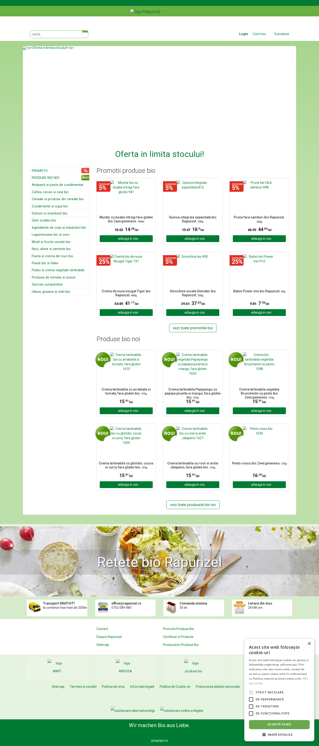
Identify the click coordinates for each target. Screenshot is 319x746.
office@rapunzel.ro (126, 603)
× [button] (309, 643)
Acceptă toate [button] (279, 724)
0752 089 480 (121, 607)
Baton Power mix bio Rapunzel (259, 291)
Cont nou (259, 34)
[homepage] (156, 8)
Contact (102, 629)
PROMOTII (39, 171)
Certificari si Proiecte (178, 637)
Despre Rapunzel (109, 637)
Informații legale (142, 686)
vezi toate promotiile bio (193, 328)
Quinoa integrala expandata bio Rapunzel (192, 219)
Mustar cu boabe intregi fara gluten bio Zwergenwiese (126, 219)
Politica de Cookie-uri (175, 686)
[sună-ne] (292, 7)
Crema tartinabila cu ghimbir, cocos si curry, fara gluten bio (126, 465)
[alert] (279, 690)
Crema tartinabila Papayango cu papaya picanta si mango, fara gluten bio (193, 392)
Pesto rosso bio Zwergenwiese (259, 463)
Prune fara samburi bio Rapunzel (259, 219)
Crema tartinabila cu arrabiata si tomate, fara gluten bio (126, 391)
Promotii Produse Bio (178, 629)
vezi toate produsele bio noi (193, 505)
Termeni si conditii (83, 686)
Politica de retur (113, 686)
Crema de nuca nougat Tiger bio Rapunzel (126, 293)
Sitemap (102, 645)
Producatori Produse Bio (181, 645)
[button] (43, 103)
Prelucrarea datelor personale (218, 686)
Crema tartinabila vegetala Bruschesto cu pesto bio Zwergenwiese (259, 392)
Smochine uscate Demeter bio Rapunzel (193, 293)
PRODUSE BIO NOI (45, 178)
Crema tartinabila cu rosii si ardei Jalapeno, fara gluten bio (192, 465)
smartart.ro (159, 740)
